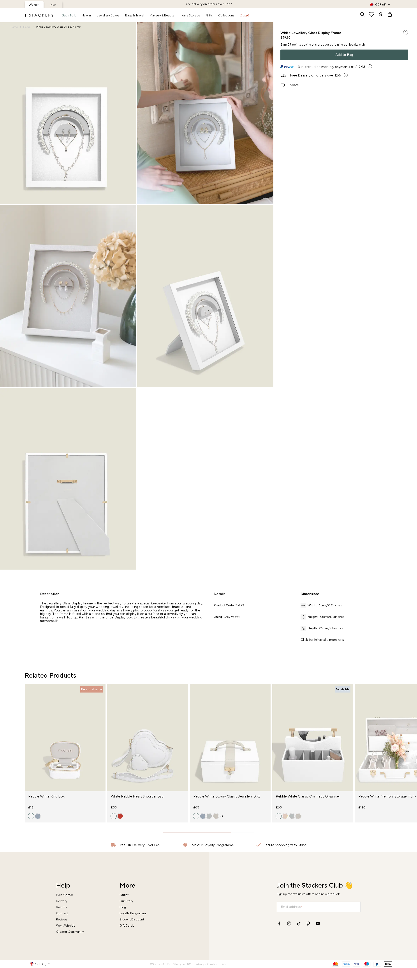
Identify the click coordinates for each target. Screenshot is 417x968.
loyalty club (357, 45)
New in (86, 15)
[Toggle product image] (28, 740)
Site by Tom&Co (182, 964)
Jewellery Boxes (108, 15)
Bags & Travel (134, 15)
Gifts (209, 15)
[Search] (362, 15)
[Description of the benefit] (370, 66)
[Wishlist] (371, 15)
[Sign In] (380, 15)
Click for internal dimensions (322, 640)
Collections (226, 15)
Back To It (69, 15)
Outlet (244, 15)
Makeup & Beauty (162, 15)
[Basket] (387, 15)
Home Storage (190, 15)
